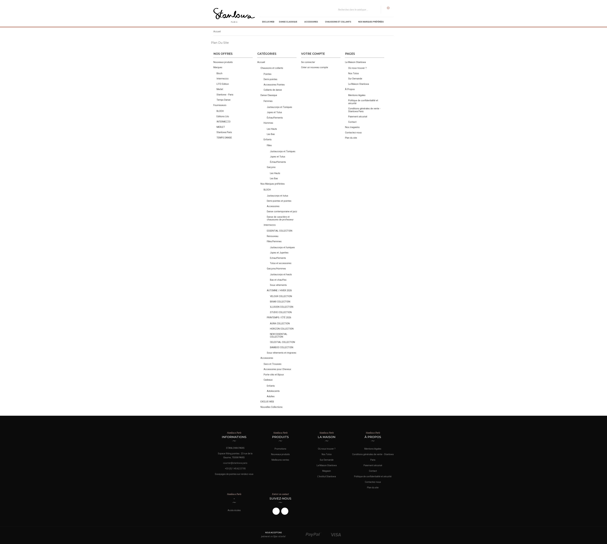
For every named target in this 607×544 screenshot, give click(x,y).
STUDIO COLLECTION (281, 312)
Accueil (261, 62)
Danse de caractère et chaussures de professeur (280, 218)
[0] (386, 10)
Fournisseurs (219, 105)
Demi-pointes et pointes (279, 201)
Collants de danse (273, 90)
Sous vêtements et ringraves (281, 352)
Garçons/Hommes (276, 268)
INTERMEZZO (223, 121)
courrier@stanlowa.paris (235, 463)
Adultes (271, 396)
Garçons (271, 167)
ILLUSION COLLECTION (281, 307)
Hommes (268, 123)
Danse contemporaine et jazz (282, 211)
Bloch (219, 73)
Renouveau (272, 236)
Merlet (220, 89)
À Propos (350, 89)
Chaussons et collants (272, 68)
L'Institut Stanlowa (326, 476)
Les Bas (271, 134)
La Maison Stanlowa (355, 62)
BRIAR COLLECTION (280, 301)
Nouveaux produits (223, 62)
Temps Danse (223, 100)
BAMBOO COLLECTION (281, 347)
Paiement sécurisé (357, 116)
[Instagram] (284, 511)
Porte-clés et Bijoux (274, 374)
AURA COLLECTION (280, 323)
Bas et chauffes (278, 280)
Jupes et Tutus (274, 112)
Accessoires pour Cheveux (277, 369)
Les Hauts (272, 129)
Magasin (326, 471)
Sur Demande (355, 78)
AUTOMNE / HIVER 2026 (279, 290)
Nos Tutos (353, 73)
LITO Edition (223, 84)
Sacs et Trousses (272, 364)
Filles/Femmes (274, 241)
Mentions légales (356, 95)
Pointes (267, 74)
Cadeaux (268, 380)
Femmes (268, 101)
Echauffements (278, 258)
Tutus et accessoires (280, 263)
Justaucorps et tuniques (282, 247)
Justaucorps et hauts (281, 274)
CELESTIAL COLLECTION (282, 342)
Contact (352, 122)
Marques (217, 67)
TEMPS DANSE (224, 137)
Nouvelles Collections (271, 407)
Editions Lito (223, 116)
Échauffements (275, 117)
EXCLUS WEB (267, 401)
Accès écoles (234, 510)
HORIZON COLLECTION (282, 328)
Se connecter (308, 62)
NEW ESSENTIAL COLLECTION (278, 335)
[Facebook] (276, 511)
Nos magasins (352, 127)
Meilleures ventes (280, 460)
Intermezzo (223, 78)
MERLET (221, 127)
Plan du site (351, 138)
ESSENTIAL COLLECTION (279, 231)
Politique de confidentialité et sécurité (373, 476)
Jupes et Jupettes (279, 252)
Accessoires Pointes (274, 84)
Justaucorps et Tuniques (279, 107)
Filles (269, 145)
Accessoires (273, 206)
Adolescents (273, 391)
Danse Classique (269, 95)
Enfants (268, 139)
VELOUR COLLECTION (281, 296)
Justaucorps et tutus (277, 195)
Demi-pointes (270, 79)
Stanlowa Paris (224, 132)
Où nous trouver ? (357, 68)
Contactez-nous (353, 132)
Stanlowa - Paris (225, 94)
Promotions (280, 449)
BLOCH (220, 111)
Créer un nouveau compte (314, 67)
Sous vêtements (278, 285)
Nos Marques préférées (273, 184)
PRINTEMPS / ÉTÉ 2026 (279, 317)
